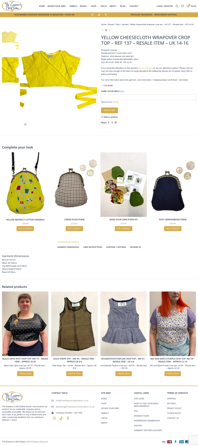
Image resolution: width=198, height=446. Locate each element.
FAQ (136, 411)
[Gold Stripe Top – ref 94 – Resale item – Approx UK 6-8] (74, 324)
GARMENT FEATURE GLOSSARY (148, 430)
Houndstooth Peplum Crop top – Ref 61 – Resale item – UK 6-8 (123, 360)
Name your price (112, 91)
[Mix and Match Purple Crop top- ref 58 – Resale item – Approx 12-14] (173, 324)
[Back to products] (106, 30)
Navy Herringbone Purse (173, 219)
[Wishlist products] (182, 6)
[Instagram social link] (92, 15)
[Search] (177, 6)
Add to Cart (109, 110)
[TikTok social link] (99, 15)
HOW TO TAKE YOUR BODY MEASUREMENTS (146, 404)
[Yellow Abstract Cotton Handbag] (25, 184)
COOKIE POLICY (174, 413)
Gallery (138, 425)
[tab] (68, 246)
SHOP (103, 403)
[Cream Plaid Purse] (74, 184)
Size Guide (139, 398)
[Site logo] (12, 6)
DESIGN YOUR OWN (110, 408)
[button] (25, 228)
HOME (104, 398)
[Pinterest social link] (115, 122)
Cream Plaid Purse (74, 219)
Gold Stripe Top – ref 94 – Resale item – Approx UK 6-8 (74, 360)
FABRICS (105, 413)
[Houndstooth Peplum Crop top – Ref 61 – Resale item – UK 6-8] (123, 324)
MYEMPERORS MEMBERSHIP (147, 420)
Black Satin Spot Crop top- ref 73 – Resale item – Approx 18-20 (25, 360)
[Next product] (109, 30)
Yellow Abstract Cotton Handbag (25, 219)
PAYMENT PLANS (141, 416)
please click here (145, 68)
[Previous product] (102, 30)
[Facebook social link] (106, 15)
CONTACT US (173, 418)
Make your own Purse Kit (124, 219)
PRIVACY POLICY (174, 408)
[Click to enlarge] (25, 124)
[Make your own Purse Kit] (123, 184)
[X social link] (112, 122)
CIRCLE (104, 418)
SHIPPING (171, 398)
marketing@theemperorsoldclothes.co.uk (75, 406)
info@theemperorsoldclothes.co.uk (72, 400)
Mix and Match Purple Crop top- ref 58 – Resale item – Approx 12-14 (173, 360)
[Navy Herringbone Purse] (173, 184)
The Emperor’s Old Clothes (14, 442)
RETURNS (171, 403)
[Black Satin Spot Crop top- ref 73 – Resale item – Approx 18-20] (25, 324)
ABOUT (104, 422)
